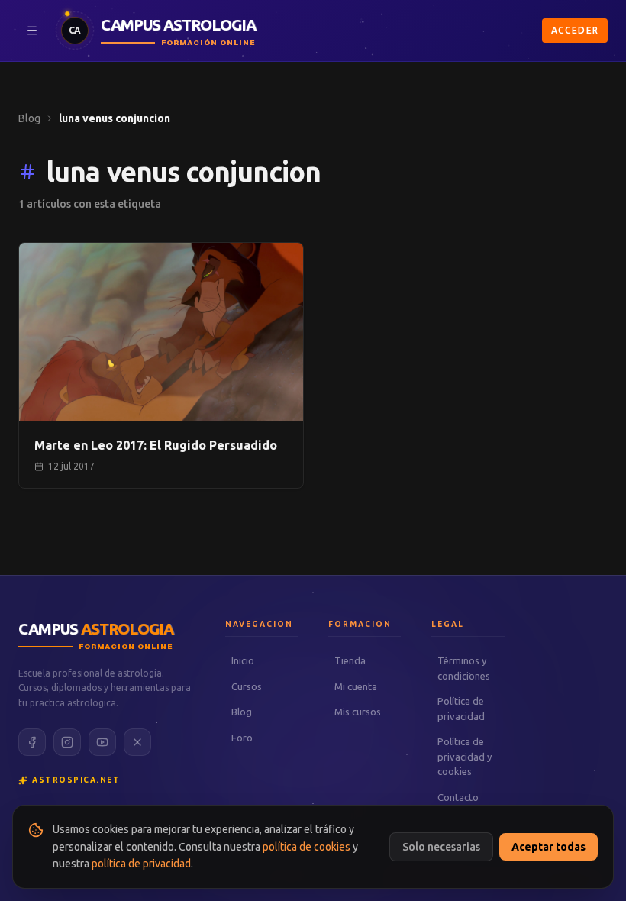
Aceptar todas (548, 847)
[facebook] (32, 742)
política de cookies (306, 847)
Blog (29, 118)
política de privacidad (141, 863)
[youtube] (102, 742)
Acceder (575, 30)
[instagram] (67, 742)
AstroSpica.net (76, 780)
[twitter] (137, 742)
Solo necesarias (441, 847)
